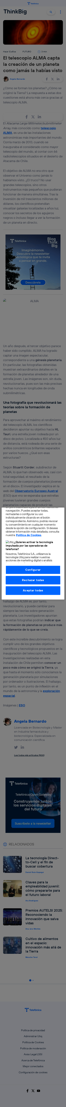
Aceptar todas (33, 590)
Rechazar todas (33, 580)
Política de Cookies (28, 535)
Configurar (33, 569)
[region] (33, 553)
